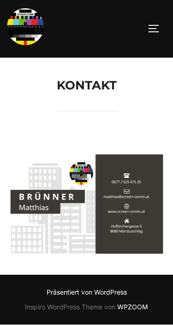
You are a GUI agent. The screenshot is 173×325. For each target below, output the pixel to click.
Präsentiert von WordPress (87, 292)
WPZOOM (132, 307)
